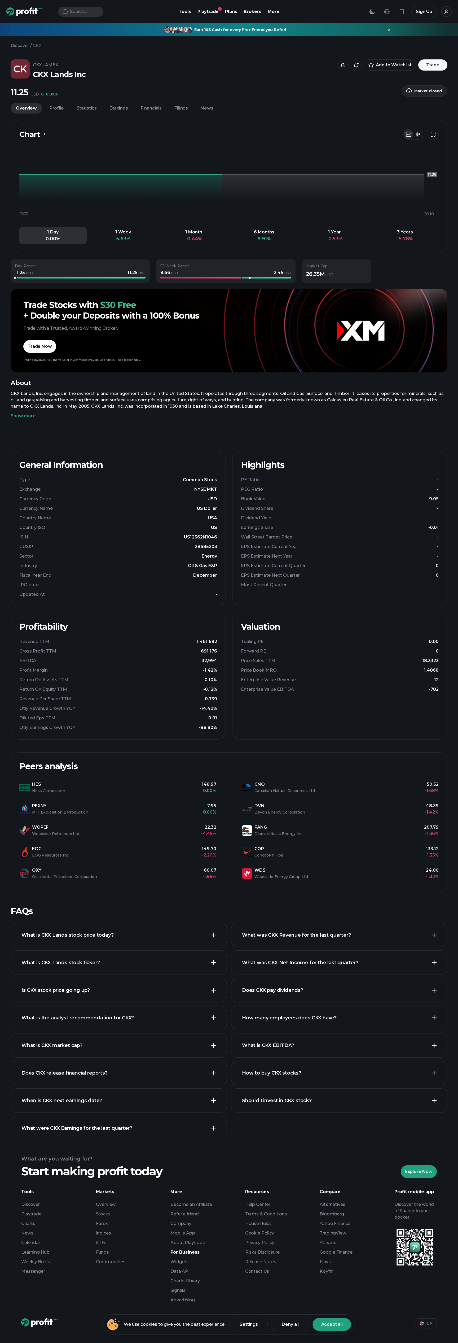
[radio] (408, 134)
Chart (29, 134)
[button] (53, 235)
